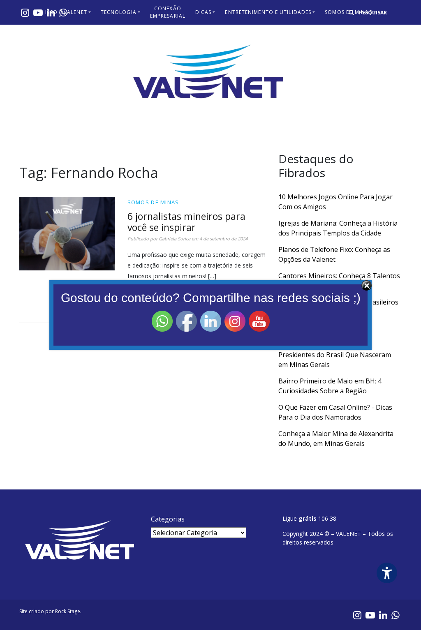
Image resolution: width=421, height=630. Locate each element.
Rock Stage (67, 611)
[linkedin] (383, 614)
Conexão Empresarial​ (167, 12)
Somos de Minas (153, 202)
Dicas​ (203, 12)
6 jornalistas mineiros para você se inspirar (186, 222)
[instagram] (25, 12)
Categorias (168, 519)
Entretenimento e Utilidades (268, 12)
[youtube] (38, 12)
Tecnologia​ (118, 12)
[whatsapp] (395, 614)
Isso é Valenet (66, 12)
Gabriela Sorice (174, 238)
